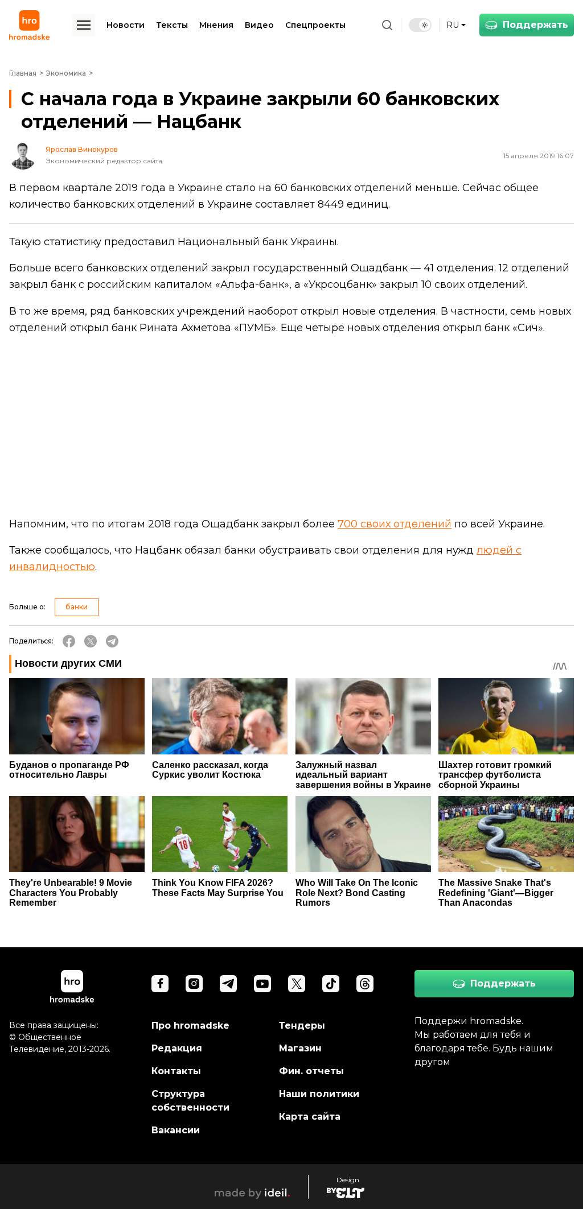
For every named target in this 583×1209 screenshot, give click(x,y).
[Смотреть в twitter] (296, 983)
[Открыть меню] (83, 25)
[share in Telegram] (112, 641)
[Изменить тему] (420, 25)
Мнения (216, 25)
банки (76, 607)
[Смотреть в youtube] (262, 983)
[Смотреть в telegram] (228, 983)
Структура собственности (190, 1100)
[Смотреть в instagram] (194, 983)
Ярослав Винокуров (82, 150)
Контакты (176, 1071)
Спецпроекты (315, 25)
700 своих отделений (394, 524)
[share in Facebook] (69, 641)
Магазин (300, 1048)
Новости (125, 25)
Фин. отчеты (311, 1071)
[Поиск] (387, 25)
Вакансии (175, 1130)
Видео (259, 25)
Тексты (172, 25)
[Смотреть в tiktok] (330, 983)
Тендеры (302, 1025)
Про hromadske (190, 1025)
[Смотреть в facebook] (160, 983)
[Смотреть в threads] (364, 983)
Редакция (176, 1048)
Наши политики (319, 1093)
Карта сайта (309, 1116)
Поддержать (535, 24)
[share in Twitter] (90, 641)
